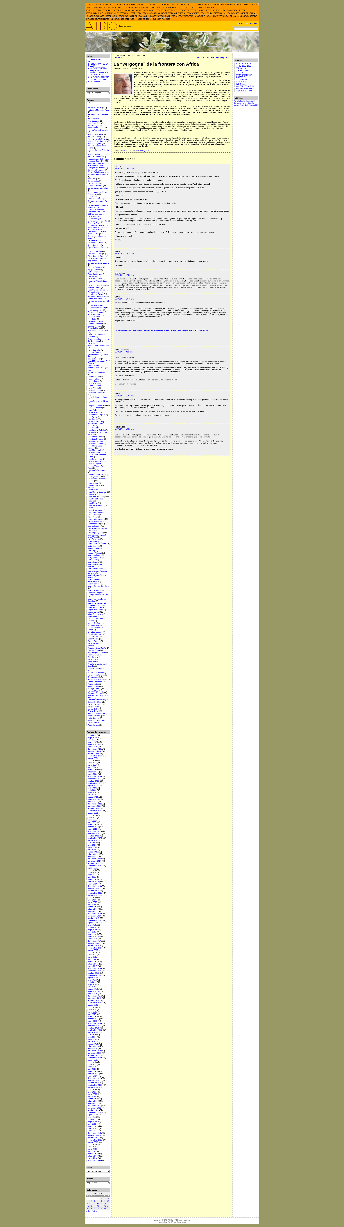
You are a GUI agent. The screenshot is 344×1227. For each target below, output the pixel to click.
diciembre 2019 (94, 886)
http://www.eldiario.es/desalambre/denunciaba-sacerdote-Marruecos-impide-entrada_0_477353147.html (162, 330)
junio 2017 (92, 955)
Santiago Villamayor (96, 700)
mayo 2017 (92, 957)
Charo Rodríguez (95, 219)
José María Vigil (94, 450)
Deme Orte (92, 240)
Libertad (236, 105)
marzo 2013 (93, 1071)
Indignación (250, 103)
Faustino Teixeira (95, 279)
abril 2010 (92, 1151)
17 (108, 1204)
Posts (242, 23)
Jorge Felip (92, 410)
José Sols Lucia (94, 461)
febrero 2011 (93, 1128)
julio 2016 (92, 980)
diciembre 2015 (94, 996)
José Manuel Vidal (95, 444)
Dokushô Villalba (95, 252)
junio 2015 (92, 1010)
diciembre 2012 (94, 1078)
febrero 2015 (93, 1019)
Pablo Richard (94, 643)
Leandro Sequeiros (96, 519)
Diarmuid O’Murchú (96, 243)
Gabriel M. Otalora (95, 321)
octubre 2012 (93, 1083)
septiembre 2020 (95, 866)
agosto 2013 (93, 1060)
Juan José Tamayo (96, 497)
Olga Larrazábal (94, 632)
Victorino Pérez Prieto (97, 720)
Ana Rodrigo (93, 126)
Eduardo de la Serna (96, 256)
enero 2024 (92, 774)
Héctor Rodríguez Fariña (98, 346)
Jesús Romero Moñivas (98, 401)
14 (98, 1204)
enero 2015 (92, 1021)
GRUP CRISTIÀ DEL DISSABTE (244, 76)
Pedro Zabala (93, 655)
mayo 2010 (92, 1149)
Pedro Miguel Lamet (96, 653)
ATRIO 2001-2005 (243, 64)
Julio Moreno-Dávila (96, 512)
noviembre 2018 (94, 916)
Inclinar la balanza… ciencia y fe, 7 (213, 57)
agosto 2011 (93, 1115)
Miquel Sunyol (94, 612)
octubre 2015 (93, 1000)
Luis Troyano (93, 539)
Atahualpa (182, 1222)
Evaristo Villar (93, 276)
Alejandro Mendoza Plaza (98, 110)
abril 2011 (92, 1124)
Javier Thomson (94, 386)
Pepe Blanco (93, 662)
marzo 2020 (93, 879)
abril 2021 (92, 850)
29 (101, 1209)
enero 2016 (92, 994)
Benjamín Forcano (95, 170)
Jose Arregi (92, 417)
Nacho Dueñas (94, 623)
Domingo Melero (95, 254)
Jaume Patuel (93, 379)
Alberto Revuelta (95, 108)
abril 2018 (92, 932)
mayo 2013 (92, 1067)
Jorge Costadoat (95, 408)
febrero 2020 (93, 882)
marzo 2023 (93, 797)
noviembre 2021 (94, 834)
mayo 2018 (92, 930)
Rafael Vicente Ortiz (96, 675)
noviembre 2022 (94, 806)
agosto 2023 (93, 786)
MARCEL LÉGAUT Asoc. (246, 86)
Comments (254, 23)
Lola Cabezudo (94, 526)
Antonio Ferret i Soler (97, 139)
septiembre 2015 (95, 1003)
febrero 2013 (93, 1074)
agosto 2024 (93, 758)
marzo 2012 (93, 1099)
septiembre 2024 (95, 756)
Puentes (119, 57)
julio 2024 (92, 760)
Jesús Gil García (95, 390)
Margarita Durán (95, 555)
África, (123, 151)
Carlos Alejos (93, 181)
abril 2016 (92, 987)
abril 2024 (92, 767)
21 (98, 1206)
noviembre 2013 (94, 1053)
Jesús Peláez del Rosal (97, 397)
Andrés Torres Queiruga (98, 130)
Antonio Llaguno (94, 144)
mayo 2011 (92, 1122)
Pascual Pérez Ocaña (97, 648)
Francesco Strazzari (96, 308)
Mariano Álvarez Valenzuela (94, 581)
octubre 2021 (93, 836)
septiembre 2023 (95, 783)
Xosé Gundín (93, 725)
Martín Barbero (94, 584)
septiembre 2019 (95, 893)
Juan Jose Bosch (95, 494)
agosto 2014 (93, 1032)
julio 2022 (92, 815)
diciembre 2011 (94, 1106)
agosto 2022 (93, 813)
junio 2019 (92, 900)
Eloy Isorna (92, 261)
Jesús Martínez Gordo (97, 393)
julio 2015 (92, 1007)
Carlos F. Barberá (95, 186)
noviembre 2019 (94, 888)
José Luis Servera (95, 439)
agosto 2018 (93, 923)
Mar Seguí (92, 551)
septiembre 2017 (95, 948)
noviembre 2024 (94, 751)
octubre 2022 (93, 808)
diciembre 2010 (94, 1133)
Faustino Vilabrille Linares (99, 281)
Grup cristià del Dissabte (98, 330)
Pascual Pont (93, 650)
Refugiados (145, 151)
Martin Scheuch (94, 590)
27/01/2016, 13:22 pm (124, 429)
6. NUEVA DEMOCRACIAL (99, 77)
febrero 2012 (93, 1101)
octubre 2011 (93, 1110)
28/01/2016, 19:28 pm (124, 254)
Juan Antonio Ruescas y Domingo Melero (98, 476)
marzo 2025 (93, 742)
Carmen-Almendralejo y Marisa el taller (98, 206)
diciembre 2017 (94, 941)
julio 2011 (92, 1117)
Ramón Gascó (94, 677)
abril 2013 (92, 1069)
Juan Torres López (95, 505)
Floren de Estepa (95, 299)
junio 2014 (92, 1037)
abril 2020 (92, 877)
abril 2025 (92, 740)
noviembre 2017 (94, 943)
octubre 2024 (93, 754)
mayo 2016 (92, 984)
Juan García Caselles (97, 492)
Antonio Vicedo (94, 154)
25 (88, 1209)
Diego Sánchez (94, 245)
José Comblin (93, 428)
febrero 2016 (93, 991)
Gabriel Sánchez (95, 324)
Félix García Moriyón (96, 290)
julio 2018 (92, 925)
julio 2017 (92, 952)
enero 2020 (92, 884)
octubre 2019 (93, 891)
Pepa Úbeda (93, 659)
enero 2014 (92, 1048)
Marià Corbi (93, 560)
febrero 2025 (93, 744)
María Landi (93, 562)
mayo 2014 (92, 1039)
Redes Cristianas (95, 682)
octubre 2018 (93, 918)
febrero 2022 (93, 827)
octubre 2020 (93, 863)
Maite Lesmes (94, 546)
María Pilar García (95, 569)
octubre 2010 (93, 1138)
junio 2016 (92, 982)
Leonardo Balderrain (96, 521)
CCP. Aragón (241, 68)
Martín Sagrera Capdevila (99, 586)
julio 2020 (92, 870)
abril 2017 (92, 959)
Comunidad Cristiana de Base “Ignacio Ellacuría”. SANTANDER (98, 227)
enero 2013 (92, 1076)
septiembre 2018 (95, 920)
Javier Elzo (92, 383)
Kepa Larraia (93, 515)
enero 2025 (92, 747)
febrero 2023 (93, 799)
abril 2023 (92, 795)
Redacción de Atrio (96, 679)
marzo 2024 (93, 770)
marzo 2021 (93, 852)
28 (98, 1209)
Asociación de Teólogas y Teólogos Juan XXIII (98, 160)
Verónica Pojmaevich (96, 713)
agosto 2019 (93, 895)
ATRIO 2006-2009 (243, 66)
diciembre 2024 (94, 749)
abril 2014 (92, 1042)
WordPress (172, 1222)
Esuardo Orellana (95, 274)
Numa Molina (93, 625)
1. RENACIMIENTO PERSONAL (96, 61)
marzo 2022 (93, 824)
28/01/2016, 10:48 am (124, 299)
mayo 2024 (92, 765)
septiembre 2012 (95, 1085)
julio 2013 (92, 1062)
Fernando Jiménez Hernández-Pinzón (96, 293)
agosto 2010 (93, 1142)
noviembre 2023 (94, 779)
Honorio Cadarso (95, 352)
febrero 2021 (93, 854)
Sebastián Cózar (95, 702)
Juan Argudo (93, 483)
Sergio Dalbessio (95, 704)
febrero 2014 (93, 1046)
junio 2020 (92, 872)
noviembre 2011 (94, 1108)
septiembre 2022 (95, 811)
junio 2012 (92, 1092)
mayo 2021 (92, 847)
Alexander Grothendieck (98, 114)
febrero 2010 (93, 1156)
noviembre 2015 (94, 998)
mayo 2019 (92, 902)
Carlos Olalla (93, 197)
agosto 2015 (93, 1005)
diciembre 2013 (94, 1051)
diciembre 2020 (94, 859)
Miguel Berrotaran (95, 610)
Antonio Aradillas (95, 134)
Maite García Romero (97, 544)
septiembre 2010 (95, 1140)
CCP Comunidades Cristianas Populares (96, 211)
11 (88, 1204)
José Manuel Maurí (96, 441)
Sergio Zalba (93, 709)
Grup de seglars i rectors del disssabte (98, 340)
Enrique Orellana (95, 267)
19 (91, 1206)
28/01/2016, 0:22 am (124, 352)
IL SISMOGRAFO (243, 82)
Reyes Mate (93, 684)
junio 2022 (92, 818)
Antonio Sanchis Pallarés (98, 150)
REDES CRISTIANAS (245, 89)
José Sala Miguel (95, 459)
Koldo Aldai (92, 517)
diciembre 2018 (94, 914)
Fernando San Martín (97, 296)
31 (108, 1209)
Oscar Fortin (93, 637)
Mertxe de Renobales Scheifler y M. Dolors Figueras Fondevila (97, 605)
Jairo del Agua (94, 377)
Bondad (242, 101)
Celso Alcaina (93, 216)
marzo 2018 (93, 934)
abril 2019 (92, 904)
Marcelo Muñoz (94, 553)
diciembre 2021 (94, 831)
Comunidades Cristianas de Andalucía (98, 233)
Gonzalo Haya (94, 328)
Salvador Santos (95, 693)
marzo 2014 (93, 1044)
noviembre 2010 (94, 1135)
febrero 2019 (93, 909)
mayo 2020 (92, 875)
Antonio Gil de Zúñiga (97, 141)
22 (101, 1206)
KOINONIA (240, 84)
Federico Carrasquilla (97, 285)
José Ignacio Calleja (96, 430)
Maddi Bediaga (94, 541)
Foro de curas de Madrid (98, 301)
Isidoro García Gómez (97, 372)
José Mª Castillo (94, 452)
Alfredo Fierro (93, 119)
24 (108, 1206)
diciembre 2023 (94, 776)
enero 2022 (92, 829)
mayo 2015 (92, 1012)
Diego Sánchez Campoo (98, 247)
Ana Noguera (93, 121)
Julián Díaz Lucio (95, 510)
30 (105, 1209)
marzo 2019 (93, 907)
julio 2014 (92, 1035)
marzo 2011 (93, 1126)
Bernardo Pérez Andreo (98, 174)
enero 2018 (92, 939)
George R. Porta (95, 326)
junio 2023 (92, 790)
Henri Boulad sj (94, 350)
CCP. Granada (242, 71)
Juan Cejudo (93, 490)
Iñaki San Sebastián (96, 368)
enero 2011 (92, 1131)
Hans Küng (92, 343)
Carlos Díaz (93, 183)
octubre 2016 (93, 973)
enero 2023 (92, 802)
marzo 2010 (93, 1154)
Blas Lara (92, 179)
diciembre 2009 (94, 1160)
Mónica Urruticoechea (97, 617)
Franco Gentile (94, 317)
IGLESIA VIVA (241, 79)
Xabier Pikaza (93, 723)
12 (91, 1204)
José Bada (92, 419)
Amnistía (237, 101)
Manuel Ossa (93, 548)
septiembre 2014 (95, 1030)
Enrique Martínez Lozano (98, 263)
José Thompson (94, 464)
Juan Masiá (92, 503)
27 (95, 1209)
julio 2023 (92, 788)
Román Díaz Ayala (95, 691)
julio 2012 (92, 1090)
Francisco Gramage (96, 312)
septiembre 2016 (95, 975)
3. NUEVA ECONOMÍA (97, 68)
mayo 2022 (92, 820)
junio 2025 (92, 735)
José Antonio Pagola (96, 415)
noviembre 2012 (94, 1080)
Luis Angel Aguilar (95, 533)
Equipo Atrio (93, 270)
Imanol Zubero (94, 365)
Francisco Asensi (95, 310)
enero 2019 (92, 911)
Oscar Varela (93, 639)
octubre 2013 (93, 1055)
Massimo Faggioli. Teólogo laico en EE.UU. (98, 594)
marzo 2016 (93, 989)
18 (88, 1206)
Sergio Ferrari (93, 707)
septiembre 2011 (95, 1112)
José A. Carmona (95, 412)
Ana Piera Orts (94, 123)
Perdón (242, 105)
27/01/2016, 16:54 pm (124, 396)
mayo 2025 (92, 738)
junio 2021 (92, 845)
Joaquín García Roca (97, 406)
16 (105, 1204)
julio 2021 (92, 843)
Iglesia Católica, (133, 151)
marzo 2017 (93, 962)
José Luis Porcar (95, 437)
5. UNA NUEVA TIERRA (98, 75)
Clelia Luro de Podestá (97, 221)
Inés (89, 370)
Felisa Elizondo (94, 288)
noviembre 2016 (94, 971)
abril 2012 (92, 1096)
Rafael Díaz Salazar (96, 673)
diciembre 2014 (94, 1023)
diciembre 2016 (94, 968)
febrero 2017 (93, 964)
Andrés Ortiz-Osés (95, 128)
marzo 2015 (93, 1016)
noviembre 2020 (94, 861)
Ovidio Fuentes (94, 641)
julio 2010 (92, 1144)
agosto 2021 (93, 840)
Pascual (91, 646)
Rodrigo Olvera (94, 689)
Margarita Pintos (95, 557)
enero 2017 (92, 966)
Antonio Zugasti (94, 157)
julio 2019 (92, 898)
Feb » (94, 1211)
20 (95, 1206)
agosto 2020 (93, 868)
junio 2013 (92, 1064)
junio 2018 (92, 927)
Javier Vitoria (93, 388)
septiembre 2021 (95, 838)
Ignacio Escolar (94, 359)
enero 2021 (92, 856)
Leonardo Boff (94, 524)
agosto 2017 (93, 950)
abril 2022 (92, 822)
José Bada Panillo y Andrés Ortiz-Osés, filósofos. (96, 424)
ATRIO (170, 1220)
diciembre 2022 (94, 804)
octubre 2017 (93, 946)
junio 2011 (92, 1119)
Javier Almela (93, 381)
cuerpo (244, 103)
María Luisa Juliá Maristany (95, 565)
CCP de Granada (95, 214)
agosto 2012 (93, 1087)
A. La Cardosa (94, 82)
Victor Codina (93, 718)
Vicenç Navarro (94, 716)
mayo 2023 (92, 792)
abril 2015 (92, 1014)
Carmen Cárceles (95, 199)
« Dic (88, 1211)
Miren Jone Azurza (95, 614)
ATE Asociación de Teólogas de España (96, 167)
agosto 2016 (93, 978)
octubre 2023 (93, 781)
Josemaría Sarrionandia (98, 470)
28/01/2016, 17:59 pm (124, 275)
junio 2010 (92, 1147)
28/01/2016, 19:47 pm (124, 169)
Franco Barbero (94, 314)
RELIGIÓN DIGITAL (244, 91)
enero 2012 (92, 1103)
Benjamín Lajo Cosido (97, 172)
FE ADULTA (241, 73)
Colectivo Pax (93, 223)
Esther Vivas (93, 272)
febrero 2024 (93, 772)
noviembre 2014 (94, 1026)
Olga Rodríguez (94, 634)
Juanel (90, 508)
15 (101, 1204)
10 (108, 1201)
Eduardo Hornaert (95, 258)
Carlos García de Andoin (98, 188)
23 (105, 1206)
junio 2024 (92, 763)
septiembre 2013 (95, 1058)
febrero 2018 (93, 936)
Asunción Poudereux (96, 163)
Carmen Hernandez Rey (98, 201)
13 (95, 1204)
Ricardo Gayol (94, 686)
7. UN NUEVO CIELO (97, 79)
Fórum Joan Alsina (95, 305)
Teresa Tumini (94, 711)
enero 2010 (92, 1158)
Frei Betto (92, 319)
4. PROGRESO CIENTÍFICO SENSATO (98, 72)
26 (91, 1209)
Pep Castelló (93, 657)
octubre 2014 (93, 1028)
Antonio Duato (94, 137)
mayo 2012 (92, 1094)
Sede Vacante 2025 (251, 105)
